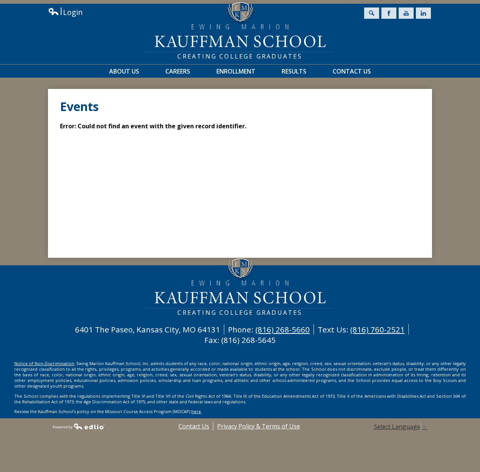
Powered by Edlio (78, 426)
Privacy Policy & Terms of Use (258, 426)
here (196, 411)
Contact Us (193, 426)
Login (65, 12)
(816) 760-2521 (377, 329)
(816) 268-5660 (282, 329)
